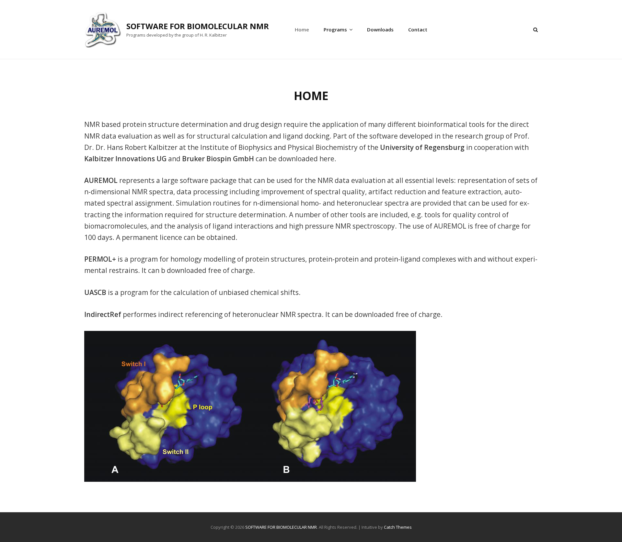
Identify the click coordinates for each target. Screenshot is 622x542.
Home (302, 29)
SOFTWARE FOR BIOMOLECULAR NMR (197, 26)
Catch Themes (398, 527)
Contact (417, 29)
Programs (335, 29)
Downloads (380, 29)
